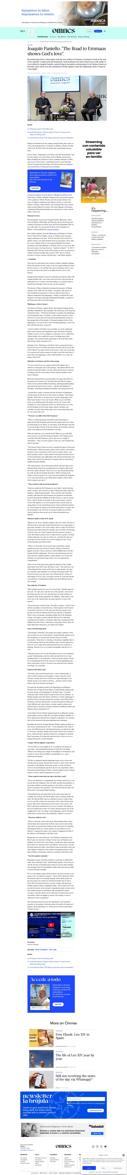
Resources (67, 1154)
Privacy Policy (99, 1172)
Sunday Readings (69, 1165)
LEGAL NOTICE (34, 1173)
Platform (52, 1161)
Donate (89, 31)
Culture (53, 37)
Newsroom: (43, 37)
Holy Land (52, 949)
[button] (123, 1155)
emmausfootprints (53, 229)
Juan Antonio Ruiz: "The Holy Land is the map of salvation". (52, 138)
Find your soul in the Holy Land (41, 129)
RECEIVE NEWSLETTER (95, 1110)
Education (38, 1159)
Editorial (52, 1158)
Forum (43, 157)
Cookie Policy (92, 1172)
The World (62, 37)
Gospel (66, 1163)
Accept (89, 1168)
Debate (66, 1158)
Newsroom (30, 41)
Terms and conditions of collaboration (110, 1172)
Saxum (32, 162)
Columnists (53, 1154)
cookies (70, 1105)
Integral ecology (40, 1158)
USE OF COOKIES (53, 1173)
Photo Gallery (83, 37)
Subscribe (98, 31)
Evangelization (39, 1161)
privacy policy (100, 1103)
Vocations (38, 1165)
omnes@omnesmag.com (27, 1150)
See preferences (118, 1168)
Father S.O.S (67, 1167)
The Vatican (72, 37)
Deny (103, 1168)
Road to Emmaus (41, 949)
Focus (37, 1154)
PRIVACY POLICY (43, 1173)
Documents (68, 1159)
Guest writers (54, 1159)
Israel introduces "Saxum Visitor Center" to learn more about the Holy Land (50, 133)
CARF (34, 200)
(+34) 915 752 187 (25, 1148)
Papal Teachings (69, 1161)
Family (37, 1163)
